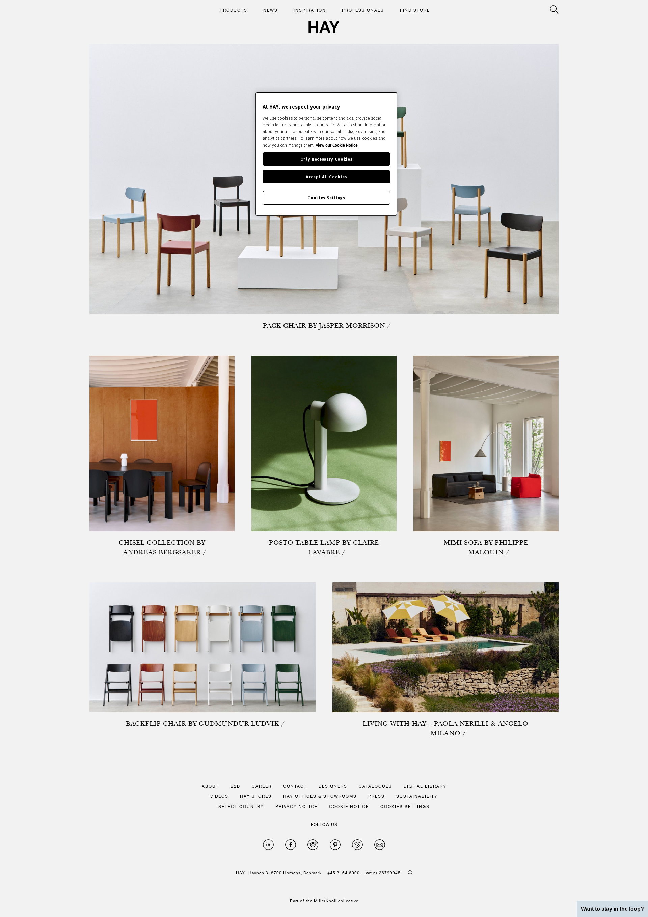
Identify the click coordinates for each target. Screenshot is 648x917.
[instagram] (312, 844)
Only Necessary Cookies (326, 159)
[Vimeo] (357, 844)
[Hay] (324, 27)
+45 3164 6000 (343, 872)
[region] (326, 154)
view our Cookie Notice (337, 145)
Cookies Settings (326, 197)
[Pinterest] (335, 844)
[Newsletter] (379, 844)
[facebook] (290, 844)
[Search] (554, 9)
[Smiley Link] (410, 872)
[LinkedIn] (268, 844)
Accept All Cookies (326, 176)
